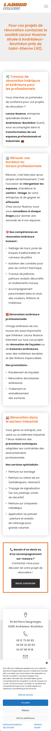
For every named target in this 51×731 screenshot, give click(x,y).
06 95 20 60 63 (25, 645)
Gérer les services (25, 694)
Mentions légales (38, 726)
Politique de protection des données (12, 726)
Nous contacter (26, 583)
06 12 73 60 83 (25, 640)
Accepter (25, 702)
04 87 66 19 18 (24, 649)
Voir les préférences (25, 718)
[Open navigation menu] (46, 6)
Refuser (25, 710)
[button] (46, 662)
